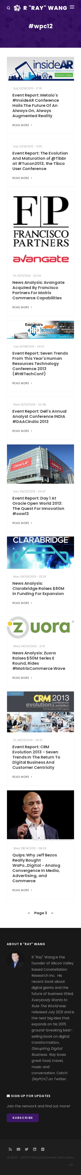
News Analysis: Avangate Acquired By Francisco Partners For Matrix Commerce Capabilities (38, 290)
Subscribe (22, 1118)
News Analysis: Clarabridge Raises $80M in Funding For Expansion (38, 588)
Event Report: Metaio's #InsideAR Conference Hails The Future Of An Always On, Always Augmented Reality (35, 105)
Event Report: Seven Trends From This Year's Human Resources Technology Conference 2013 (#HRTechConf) (40, 363)
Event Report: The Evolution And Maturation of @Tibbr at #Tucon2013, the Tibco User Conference (40, 160)
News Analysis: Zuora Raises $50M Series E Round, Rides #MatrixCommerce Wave (38, 660)
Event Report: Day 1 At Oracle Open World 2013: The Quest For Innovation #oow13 (38, 505)
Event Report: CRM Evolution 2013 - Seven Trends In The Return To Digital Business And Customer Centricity (36, 757)
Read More (21, 125)
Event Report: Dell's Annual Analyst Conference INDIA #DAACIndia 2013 (39, 416)
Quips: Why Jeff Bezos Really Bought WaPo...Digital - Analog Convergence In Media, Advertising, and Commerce (36, 868)
